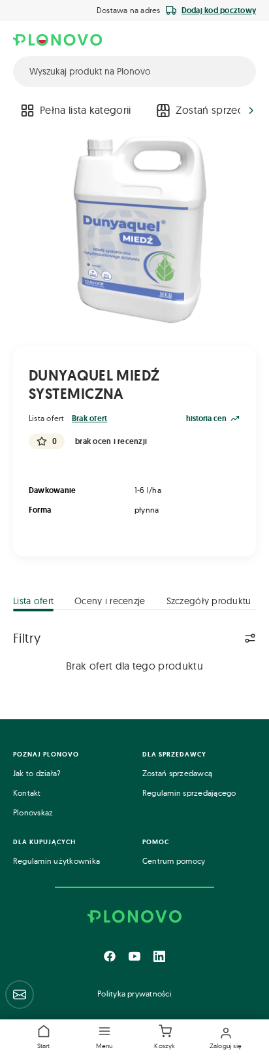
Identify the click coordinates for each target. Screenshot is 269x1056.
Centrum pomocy (173, 861)
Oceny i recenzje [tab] (109, 601)
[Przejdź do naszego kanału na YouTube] (134, 956)
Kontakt (27, 793)
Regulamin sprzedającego (189, 793)
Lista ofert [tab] (33, 601)
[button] (104, 1038)
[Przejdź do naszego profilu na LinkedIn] (159, 956)
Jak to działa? (37, 773)
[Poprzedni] (17, 110)
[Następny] (251, 110)
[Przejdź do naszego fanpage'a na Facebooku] (109, 956)
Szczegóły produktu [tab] (208, 601)
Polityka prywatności (134, 993)
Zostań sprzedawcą (177, 773)
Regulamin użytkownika (56, 861)
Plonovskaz (33, 812)
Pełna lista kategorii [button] (85, 109)
